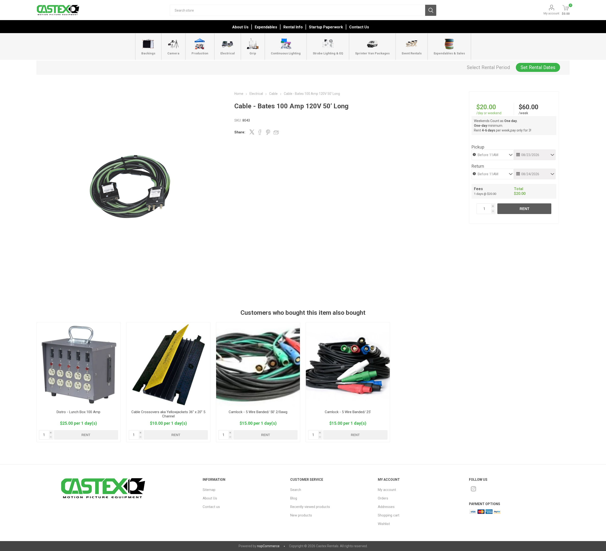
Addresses (386, 507)
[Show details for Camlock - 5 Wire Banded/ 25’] (348, 364)
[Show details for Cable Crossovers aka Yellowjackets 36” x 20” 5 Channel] (168, 364)
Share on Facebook (260, 132)
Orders (383, 498)
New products (301, 515)
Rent (524, 209)
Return (478, 166)
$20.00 (486, 107)
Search (430, 10)
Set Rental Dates (538, 67)
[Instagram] (473, 489)
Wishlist (384, 524)
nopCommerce (268, 546)
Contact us (211, 507)
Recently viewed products (310, 507)
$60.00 (528, 107)
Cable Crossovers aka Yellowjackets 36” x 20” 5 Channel (168, 414)
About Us (240, 27)
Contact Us (359, 27)
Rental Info (293, 27)
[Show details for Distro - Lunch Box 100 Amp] (79, 364)
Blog (293, 498)
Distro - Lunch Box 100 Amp (78, 412)
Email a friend (276, 132)
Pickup (478, 146)
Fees (478, 189)
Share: (239, 132)
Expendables (266, 27)
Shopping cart (388, 515)
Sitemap (209, 490)
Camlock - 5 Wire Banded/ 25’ (348, 412)
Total (518, 189)
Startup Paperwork (326, 27)
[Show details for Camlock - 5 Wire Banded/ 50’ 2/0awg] (258, 364)
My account (551, 13)
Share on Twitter (252, 132)
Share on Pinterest (268, 132)
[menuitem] (241, 489)
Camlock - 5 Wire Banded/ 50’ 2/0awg (258, 412)
